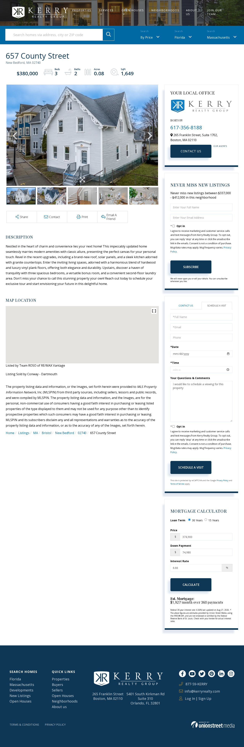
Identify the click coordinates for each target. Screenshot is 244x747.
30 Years (197, 520)
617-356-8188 (186, 127)
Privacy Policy (222, 480)
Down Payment (180, 545)
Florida (180, 37)
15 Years (213, 520)
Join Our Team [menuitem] (214, 12)
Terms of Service (177, 484)
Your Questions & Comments (190, 378)
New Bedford (64, 433)
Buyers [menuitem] (57, 684)
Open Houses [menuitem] (133, 10)
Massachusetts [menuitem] (22, 684)
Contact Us (191, 151)
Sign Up (204, 698)
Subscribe (191, 267)
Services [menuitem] (106, 10)
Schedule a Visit (216, 305)
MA (35, 433)
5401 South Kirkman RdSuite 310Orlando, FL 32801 (145, 698)
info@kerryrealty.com (202, 691)
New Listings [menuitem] (20, 695)
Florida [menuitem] (15, 679)
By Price (146, 37)
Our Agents (220, 146)
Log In (189, 698)
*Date (174, 347)
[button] (108, 35)
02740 (82, 433)
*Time (174, 363)
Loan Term (177, 520)
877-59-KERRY (196, 684)
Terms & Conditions (24, 724)
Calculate (191, 585)
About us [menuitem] (59, 706)
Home (10, 433)
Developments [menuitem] (21, 690)
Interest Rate (179, 561)
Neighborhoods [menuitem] (165, 10)
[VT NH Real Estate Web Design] (212, 724)
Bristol (46, 433)
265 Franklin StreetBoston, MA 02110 (108, 696)
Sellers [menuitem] (57, 690)
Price (173, 530)
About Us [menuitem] (191, 12)
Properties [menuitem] (82, 10)
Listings (23, 433)
